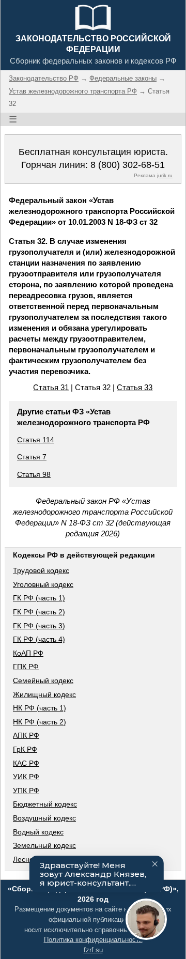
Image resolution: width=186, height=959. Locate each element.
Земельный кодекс (44, 845)
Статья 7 (32, 457)
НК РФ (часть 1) (39, 708)
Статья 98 (34, 474)
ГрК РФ (25, 749)
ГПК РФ (26, 666)
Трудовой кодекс (41, 570)
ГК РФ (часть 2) (39, 612)
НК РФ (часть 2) (39, 722)
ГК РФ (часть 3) (39, 626)
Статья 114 (35, 440)
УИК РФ (26, 776)
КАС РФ (26, 763)
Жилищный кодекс (44, 694)
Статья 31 (51, 387)
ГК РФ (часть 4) (39, 639)
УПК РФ (26, 790)
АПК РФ (26, 735)
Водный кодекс (38, 832)
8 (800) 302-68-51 (127, 165)
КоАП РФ (28, 653)
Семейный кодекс (43, 680)
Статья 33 (134, 387)
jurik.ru (165, 175)
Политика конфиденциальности (93, 939)
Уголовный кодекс (43, 584)
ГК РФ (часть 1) (39, 598)
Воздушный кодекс (44, 818)
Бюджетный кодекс (45, 804)
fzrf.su (93, 950)
